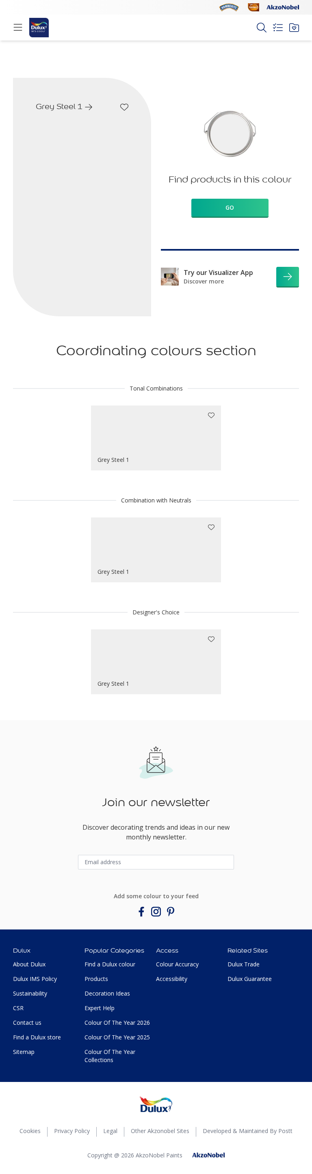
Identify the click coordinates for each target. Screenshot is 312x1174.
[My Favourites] (294, 27)
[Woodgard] (253, 7)
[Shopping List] (278, 27)
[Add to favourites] (124, 107)
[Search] (261, 27)
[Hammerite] (229, 7)
